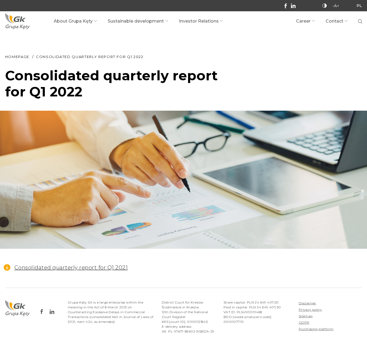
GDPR (304, 322)
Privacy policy (310, 310)
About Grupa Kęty (73, 21)
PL (359, 5)
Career (303, 21)
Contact (334, 21)
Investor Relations (199, 21)
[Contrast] (324, 5)
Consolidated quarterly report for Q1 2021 (71, 267)
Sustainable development (136, 21)
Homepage (17, 57)
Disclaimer (307, 303)
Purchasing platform (316, 329)
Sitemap (306, 316)
